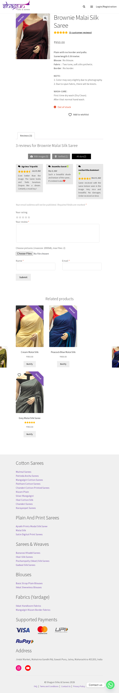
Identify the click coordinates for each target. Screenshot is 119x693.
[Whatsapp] (110, 685)
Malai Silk (21, 530)
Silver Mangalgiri (25, 495)
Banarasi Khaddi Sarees (28, 552)
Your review (22, 221)
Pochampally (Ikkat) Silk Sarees (32, 560)
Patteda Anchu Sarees (27, 475)
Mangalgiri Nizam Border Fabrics (33, 609)
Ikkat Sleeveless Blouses (29, 587)
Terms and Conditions (49, 686)
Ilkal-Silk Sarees (24, 556)
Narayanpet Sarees (26, 507)
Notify (29, 364)
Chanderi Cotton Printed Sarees (32, 487)
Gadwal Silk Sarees (25, 564)
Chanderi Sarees (24, 503)
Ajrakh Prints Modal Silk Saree (31, 526)
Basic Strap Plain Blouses (29, 583)
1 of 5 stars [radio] (17, 217)
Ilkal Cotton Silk (24, 499)
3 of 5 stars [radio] (23, 217)
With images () (40, 156)
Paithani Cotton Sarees (28, 483)
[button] (45, 18)
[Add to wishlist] (19, 309)
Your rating (21, 212)
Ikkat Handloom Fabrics (28, 605)
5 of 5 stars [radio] (29, 217)
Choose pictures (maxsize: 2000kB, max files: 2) (40, 248)
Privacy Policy (79, 686)
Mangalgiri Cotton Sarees (29, 479)
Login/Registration (106, 6)
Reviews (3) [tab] (26, 135)
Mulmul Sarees (23, 471)
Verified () (63, 156)
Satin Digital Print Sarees (29, 534)
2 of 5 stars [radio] (20, 217)
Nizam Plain (22, 491)
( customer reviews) (80, 32)
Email (66, 260)
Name (20, 260)
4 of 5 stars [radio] (26, 217)
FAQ (35, 686)
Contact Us (66, 686)
